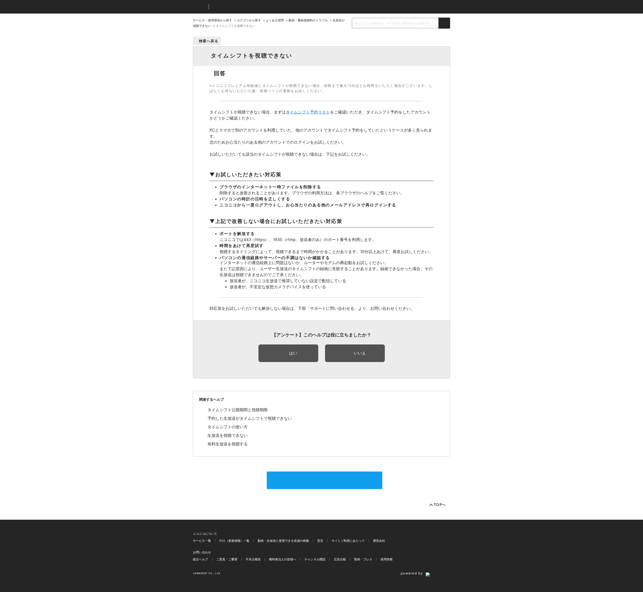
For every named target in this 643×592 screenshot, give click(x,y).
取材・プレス (363, 559)
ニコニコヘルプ (239, 7)
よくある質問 (275, 20)
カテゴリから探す (249, 20)
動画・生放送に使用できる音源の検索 (283, 541)
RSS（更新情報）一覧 (234, 541)
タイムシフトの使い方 (227, 426)
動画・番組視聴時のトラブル (308, 20)
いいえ (360, 353)
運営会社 (379, 541)
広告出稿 (340, 559)
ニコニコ (199, 7)
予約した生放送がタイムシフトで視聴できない (249, 418)
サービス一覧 (202, 541)
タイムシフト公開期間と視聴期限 (237, 409)
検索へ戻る (208, 41)
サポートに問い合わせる (324, 480)
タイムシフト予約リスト (308, 111)
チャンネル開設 (315, 559)
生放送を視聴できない (227, 435)
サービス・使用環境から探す (212, 20)
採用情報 (387, 559)
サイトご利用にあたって (348, 541)
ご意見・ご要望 (226, 559)
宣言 (320, 541)
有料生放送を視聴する (227, 443)
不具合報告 (253, 559)
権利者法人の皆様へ (282, 559)
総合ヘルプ (200, 559)
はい (293, 353)
